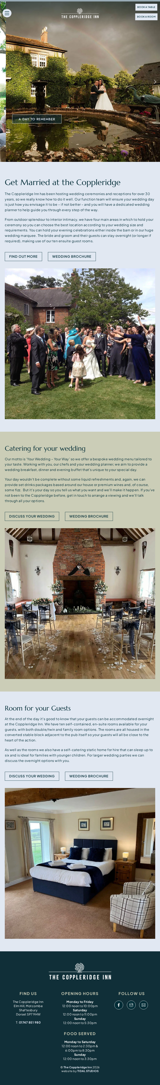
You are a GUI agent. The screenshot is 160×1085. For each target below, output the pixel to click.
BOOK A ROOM (146, 16)
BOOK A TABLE (146, 7)
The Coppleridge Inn (78, 1067)
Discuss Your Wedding (32, 516)
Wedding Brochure (71, 256)
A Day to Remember (31, 119)
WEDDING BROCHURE (89, 516)
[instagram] (131, 1005)
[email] (143, 1005)
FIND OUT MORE (23, 256)
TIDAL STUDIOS (88, 1071)
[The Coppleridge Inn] (80, 972)
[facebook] (118, 1005)
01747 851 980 (30, 1022)
